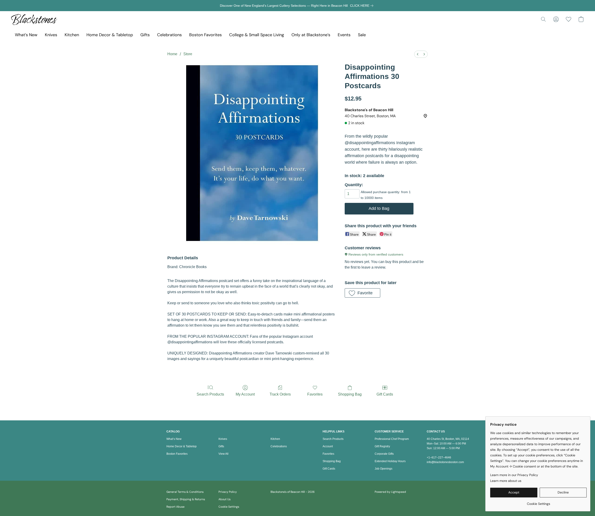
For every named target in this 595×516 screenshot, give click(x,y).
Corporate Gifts (384, 453)
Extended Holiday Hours (390, 461)
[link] (362, 5)
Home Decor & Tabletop (109, 35)
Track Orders (280, 394)
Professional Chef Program (392, 439)
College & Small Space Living (256, 35)
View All (223, 453)
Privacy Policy (227, 492)
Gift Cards (385, 394)
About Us (224, 499)
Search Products (210, 394)
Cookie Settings (228, 507)
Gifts (145, 35)
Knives (51, 35)
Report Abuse (175, 507)
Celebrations (169, 35)
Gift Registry (382, 446)
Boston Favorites (205, 35)
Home (172, 54)
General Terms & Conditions (185, 492)
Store (187, 54)
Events (344, 35)
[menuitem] (417, 54)
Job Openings (383, 468)
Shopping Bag (350, 394)
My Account (245, 394)
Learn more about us (505, 481)
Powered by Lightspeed (390, 492)
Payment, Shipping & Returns (185, 499)
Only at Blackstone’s (310, 35)
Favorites (315, 394)
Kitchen (72, 35)
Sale (362, 35)
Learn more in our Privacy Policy (514, 475)
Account (328, 446)
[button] (34, 19)
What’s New (26, 35)
